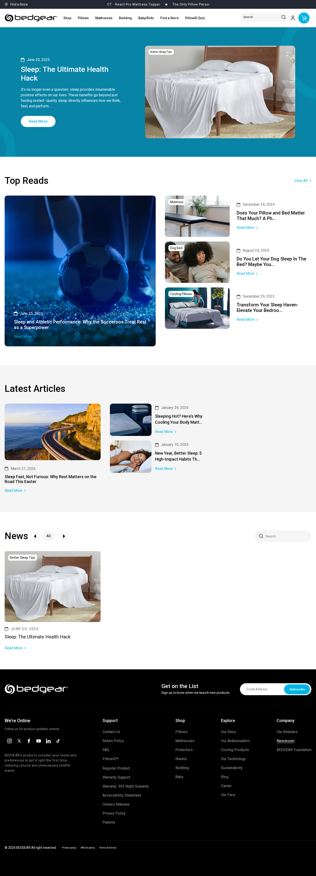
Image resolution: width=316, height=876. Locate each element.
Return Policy (113, 741)
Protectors (184, 750)
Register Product (116, 768)
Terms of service (107, 847)
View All (300, 180)
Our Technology (233, 759)
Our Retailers (287, 732)
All (48, 536)
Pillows (181, 732)
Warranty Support (116, 777)
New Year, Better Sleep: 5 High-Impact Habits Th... (178, 456)
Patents (108, 822)
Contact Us (111, 732)
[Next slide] (63, 536)
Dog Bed (176, 248)
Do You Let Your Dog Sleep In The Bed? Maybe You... (271, 261)
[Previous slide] (35, 536)
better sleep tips (161, 52)
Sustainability (232, 768)
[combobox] (265, 17)
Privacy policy (69, 847)
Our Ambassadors (235, 741)
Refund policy (88, 847)
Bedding (182, 768)
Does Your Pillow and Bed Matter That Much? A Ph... (271, 215)
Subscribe (297, 689)
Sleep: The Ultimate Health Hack (64, 73)
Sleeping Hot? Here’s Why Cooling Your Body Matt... (178, 419)
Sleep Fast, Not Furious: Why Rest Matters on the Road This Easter (50, 479)
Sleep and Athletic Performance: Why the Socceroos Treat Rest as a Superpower (80, 324)
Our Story (228, 732)
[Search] (283, 17)
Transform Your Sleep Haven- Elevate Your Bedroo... (267, 307)
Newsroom (285, 741)
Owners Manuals (116, 804)
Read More (38, 121)
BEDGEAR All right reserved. (36, 847)
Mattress (176, 202)
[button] (67, 18)
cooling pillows (181, 294)
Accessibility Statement (121, 795)
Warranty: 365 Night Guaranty (125, 786)
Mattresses (184, 741)
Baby (179, 777)
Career (226, 786)
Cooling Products (235, 750)
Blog (224, 777)
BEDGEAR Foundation (294, 750)
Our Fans (228, 795)
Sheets (181, 759)
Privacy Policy (114, 813)
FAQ (105, 750)
